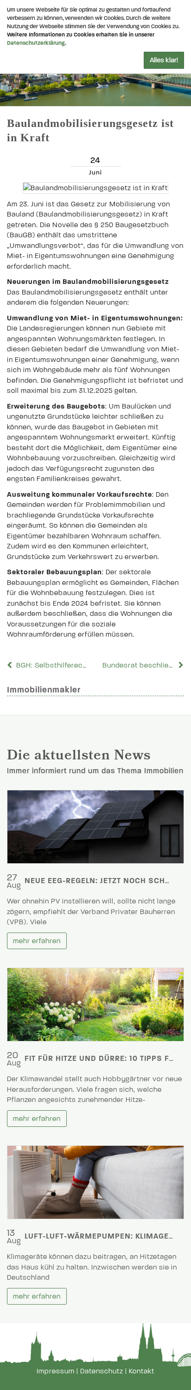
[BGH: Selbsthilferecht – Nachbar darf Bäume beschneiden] (10, 665)
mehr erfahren (37, 941)
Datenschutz (101, 1371)
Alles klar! (164, 60)
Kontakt (141, 1371)
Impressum (56, 1371)
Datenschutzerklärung (36, 43)
